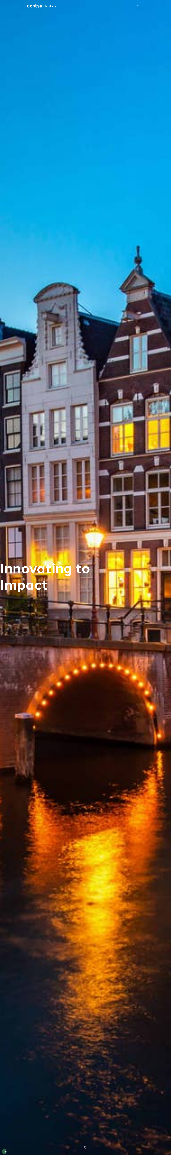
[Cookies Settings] (4, 1151)
